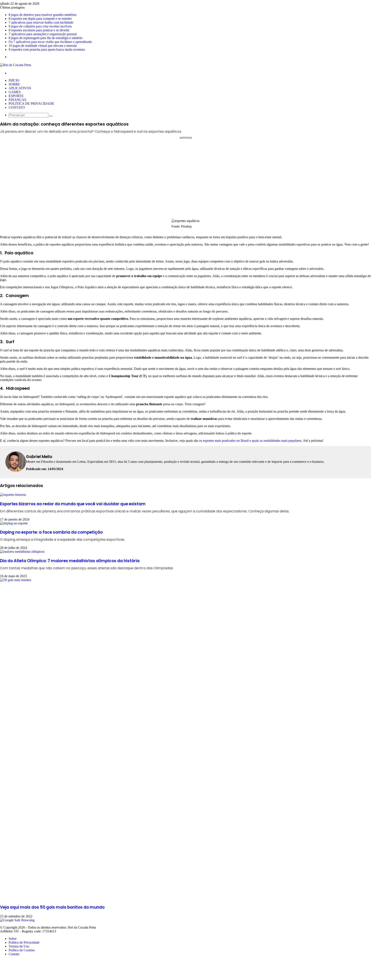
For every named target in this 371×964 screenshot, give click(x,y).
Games (15, 92)
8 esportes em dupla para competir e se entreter (40, 18)
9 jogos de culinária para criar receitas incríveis (40, 26)
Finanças (17, 100)
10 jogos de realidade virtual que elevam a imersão (43, 45)
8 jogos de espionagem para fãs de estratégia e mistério (45, 38)
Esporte (16, 96)
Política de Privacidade (31, 103)
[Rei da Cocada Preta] (15, 65)
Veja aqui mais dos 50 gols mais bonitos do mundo (52, 907)
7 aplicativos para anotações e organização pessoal (43, 34)
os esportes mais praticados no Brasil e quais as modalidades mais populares (250, 440)
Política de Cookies (22, 950)
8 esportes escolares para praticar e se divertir (39, 30)
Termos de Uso (19, 946)
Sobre (14, 84)
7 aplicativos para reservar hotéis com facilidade (41, 22)
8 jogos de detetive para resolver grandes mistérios (42, 15)
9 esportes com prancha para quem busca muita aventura (47, 49)
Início (14, 80)
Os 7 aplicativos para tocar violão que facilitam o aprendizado (50, 42)
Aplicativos (20, 88)
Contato (17, 107)
